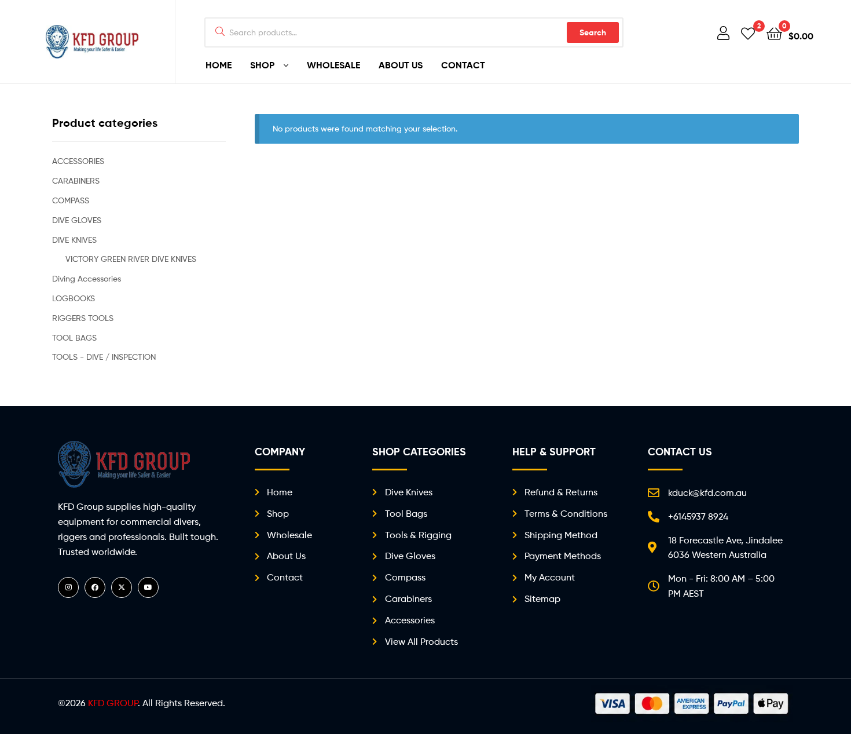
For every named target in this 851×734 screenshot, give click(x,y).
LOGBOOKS (73, 298)
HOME (219, 65)
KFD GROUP (113, 703)
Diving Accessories (86, 278)
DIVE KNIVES (74, 239)
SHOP (262, 65)
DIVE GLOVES (76, 220)
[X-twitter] (121, 587)
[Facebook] (95, 587)
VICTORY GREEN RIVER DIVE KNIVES (130, 259)
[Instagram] (68, 587)
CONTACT (463, 65)
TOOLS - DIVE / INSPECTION (104, 356)
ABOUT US (401, 65)
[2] (748, 32)
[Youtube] (148, 587)
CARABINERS (76, 180)
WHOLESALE (333, 65)
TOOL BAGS (74, 337)
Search (592, 32)
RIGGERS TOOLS (82, 318)
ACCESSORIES (78, 161)
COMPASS (70, 200)
